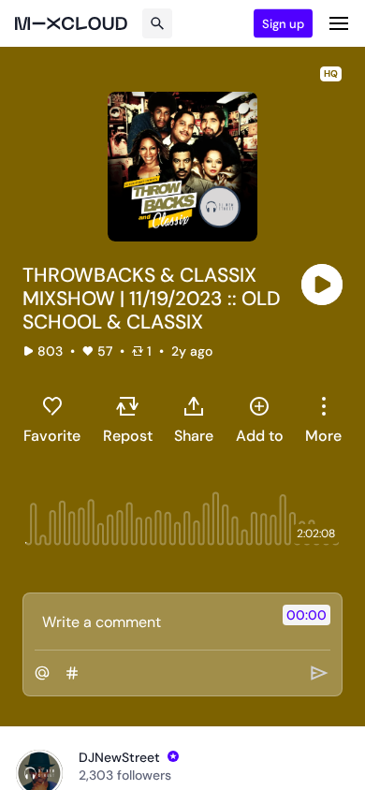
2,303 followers (125, 775)
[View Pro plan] (173, 756)
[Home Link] (71, 23)
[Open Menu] (339, 23)
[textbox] (151, 621)
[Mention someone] (42, 673)
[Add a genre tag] (72, 673)
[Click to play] (322, 284)
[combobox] (323, 419)
